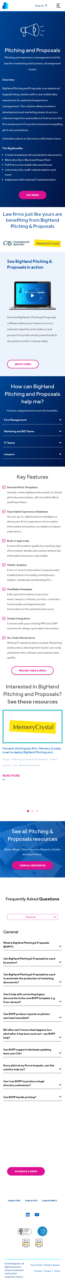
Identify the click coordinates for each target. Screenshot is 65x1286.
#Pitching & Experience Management (29, 759)
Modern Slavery (52, 1265)
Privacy (47, 1271)
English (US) (31, 1200)
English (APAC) (49, 1200)
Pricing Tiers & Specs (32, 670)
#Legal (6, 759)
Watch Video (23, 364)
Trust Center (36, 1265)
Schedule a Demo (26, 1171)
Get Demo (32, 195)
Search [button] (39, 5)
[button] (28, 811)
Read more (11, 776)
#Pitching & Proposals (29, 765)
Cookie (38, 1271)
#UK (14, 765)
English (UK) (14, 1200)
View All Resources (32, 865)
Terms (57, 1271)
